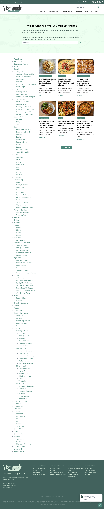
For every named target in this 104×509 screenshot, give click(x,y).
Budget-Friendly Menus (24, 280)
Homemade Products (21, 245)
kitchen (16, 275)
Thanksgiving (21, 205)
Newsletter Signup (13, 2)
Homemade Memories (22, 243)
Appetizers (18, 59)
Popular (16, 308)
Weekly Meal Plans (23, 293)
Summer (17, 431)
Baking (18, 182)
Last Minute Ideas (22, 195)
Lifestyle (19, 300)
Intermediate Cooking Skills (26, 84)
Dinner (18, 230)
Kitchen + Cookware (23, 444)
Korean (18, 172)
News (16, 295)
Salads (18, 144)
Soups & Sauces (22, 150)
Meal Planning (19, 278)
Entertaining (18, 180)
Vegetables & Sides (23, 152)
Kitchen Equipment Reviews (26, 112)
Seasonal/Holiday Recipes (25, 97)
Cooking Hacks (21, 92)
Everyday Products (23, 250)
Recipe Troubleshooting (24, 114)
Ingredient (17, 258)
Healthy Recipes (22, 94)
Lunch (18, 233)
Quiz (15, 326)
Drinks (18, 137)
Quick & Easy (18, 311)
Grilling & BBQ (24, 336)
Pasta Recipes (21, 265)
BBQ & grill (18, 61)
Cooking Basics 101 (23, 104)
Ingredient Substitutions (25, 109)
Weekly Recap (19, 451)
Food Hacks (18, 217)
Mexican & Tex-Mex (26, 363)
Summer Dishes (20, 434)
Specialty (17, 411)
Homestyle (20, 165)
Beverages (22, 389)
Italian (18, 170)
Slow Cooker (23, 346)
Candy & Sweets (22, 185)
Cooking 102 (18, 89)
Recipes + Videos (20, 401)
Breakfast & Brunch (23, 132)
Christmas (20, 187)
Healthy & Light (24, 373)
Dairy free (17, 177)
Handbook (17, 222)
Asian (18, 160)
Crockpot (19, 316)
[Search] (99, 7)
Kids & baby (20, 416)
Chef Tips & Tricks (23, 102)
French (18, 162)
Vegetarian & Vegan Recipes (26, 273)
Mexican (19, 175)
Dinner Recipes (24, 396)
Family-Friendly (24, 368)
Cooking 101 (18, 72)
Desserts (19, 134)
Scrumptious (18, 406)
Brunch (18, 228)
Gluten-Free (23, 371)
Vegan (21, 378)
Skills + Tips (20, 87)
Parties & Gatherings (23, 197)
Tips (17, 124)
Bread (16, 66)
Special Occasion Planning (25, 290)
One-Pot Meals (24, 341)
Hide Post (17, 238)
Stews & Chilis (19, 429)
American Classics (25, 351)
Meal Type (20, 383)
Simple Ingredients (23, 321)
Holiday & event (19, 240)
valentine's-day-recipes (24, 207)
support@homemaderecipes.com (20, 477)
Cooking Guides (20, 99)
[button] (66, 147)
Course (16, 127)
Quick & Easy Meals (21, 313)
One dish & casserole (21, 303)
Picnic (18, 200)
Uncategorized (19, 446)
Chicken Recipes (22, 260)
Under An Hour (21, 323)
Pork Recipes (21, 268)
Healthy (16, 225)
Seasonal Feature (22, 212)
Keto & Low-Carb (25, 376)
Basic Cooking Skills (23, 77)
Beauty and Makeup (21, 64)
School (18, 424)
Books (18, 441)
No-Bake (22, 338)
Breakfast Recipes (25, 391)
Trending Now (21, 215)
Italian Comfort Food (26, 358)
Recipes (19, 119)
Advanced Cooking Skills (25, 74)
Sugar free (20, 426)
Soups (18, 147)
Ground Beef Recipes (24, 263)
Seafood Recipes (22, 270)
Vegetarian (22, 381)
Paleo (18, 419)
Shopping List (22, 2)
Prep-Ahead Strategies (24, 288)
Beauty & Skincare (22, 248)
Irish (17, 167)
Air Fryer (22, 333)
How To (19, 82)
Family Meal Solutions (24, 283)
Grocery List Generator (24, 285)
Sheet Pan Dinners (25, 343)
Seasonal (17, 409)
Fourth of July (21, 192)
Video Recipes (19, 449)
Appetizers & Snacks (23, 129)
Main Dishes (20, 139)
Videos (18, 404)
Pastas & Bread (21, 142)
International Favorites (27, 356)
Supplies (17, 436)
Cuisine (16, 155)
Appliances (20, 439)
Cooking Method (22, 331)
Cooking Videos (19, 117)
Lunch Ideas (23, 399)
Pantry (16, 305)
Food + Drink (21, 298)
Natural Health (21, 255)
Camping (17, 69)
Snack (18, 235)
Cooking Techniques (23, 107)
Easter (18, 190)
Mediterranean (24, 361)
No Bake (19, 318)
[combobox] (86, 7)
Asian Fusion (23, 353)
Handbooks (20, 79)
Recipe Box (4, 2)
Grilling (16, 220)
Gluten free (20, 414)
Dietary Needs (21, 366)
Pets (17, 421)
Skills (18, 122)
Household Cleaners (23, 253)
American (19, 157)
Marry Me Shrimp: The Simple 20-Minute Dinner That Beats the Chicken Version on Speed (85, 125)
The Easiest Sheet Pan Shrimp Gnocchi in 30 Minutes (66, 123)
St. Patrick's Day (22, 202)
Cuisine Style (21, 348)
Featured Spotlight (20, 210)
